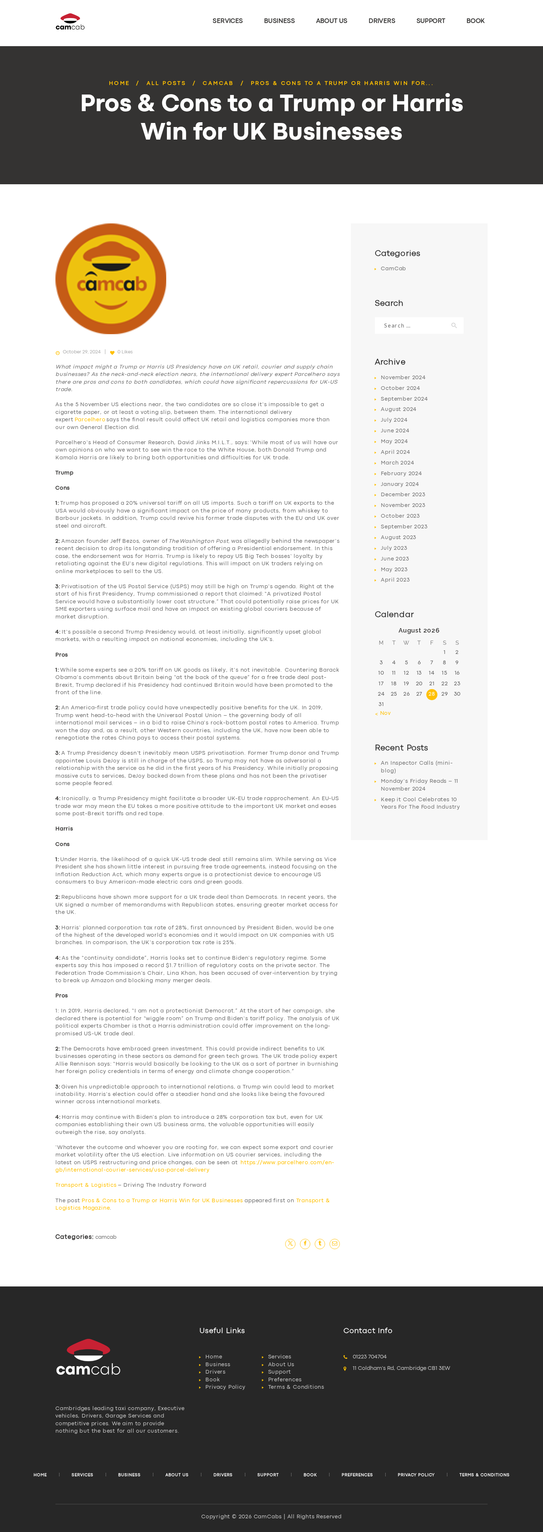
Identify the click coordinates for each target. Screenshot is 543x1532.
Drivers (215, 1372)
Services (279, 1357)
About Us (281, 1365)
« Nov (383, 713)
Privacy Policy (225, 1387)
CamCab (218, 83)
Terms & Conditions (296, 1387)
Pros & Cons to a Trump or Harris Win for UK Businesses (162, 1201)
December (403, 495)
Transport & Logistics (86, 1185)
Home (119, 83)
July (394, 420)
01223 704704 (370, 1357)
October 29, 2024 (82, 352)
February (401, 474)
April (395, 452)
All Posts (167, 83)
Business (217, 1365)
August (399, 409)
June (395, 431)
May (394, 441)
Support (279, 1372)
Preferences (285, 1380)
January (400, 484)
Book (212, 1380)
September (404, 399)
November (403, 378)
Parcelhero (90, 420)
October (400, 388)
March (397, 463)
